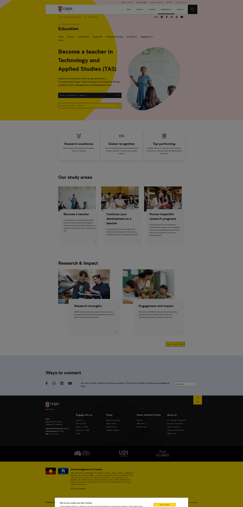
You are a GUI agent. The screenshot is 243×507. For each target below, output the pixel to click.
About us (70, 37)
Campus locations (173, 427)
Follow (156, 17)
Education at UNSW (82, 430)
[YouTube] (181, 16)
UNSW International (113, 420)
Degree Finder (111, 423)
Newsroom (140, 420)
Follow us (50, 502)
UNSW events (141, 423)
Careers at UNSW (81, 427)
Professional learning (114, 37)
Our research (131, 37)
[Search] (192, 9)
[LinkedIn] (161, 16)
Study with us (83, 37)
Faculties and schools (175, 423)
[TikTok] (176, 16)
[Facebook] (166, 16)
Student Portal (111, 427)
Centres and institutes (175, 430)
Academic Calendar (112, 430)
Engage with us (147, 37)
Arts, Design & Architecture (69, 17)
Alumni (78, 433)
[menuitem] (129, 9)
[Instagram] (171, 16)
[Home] (65, 9)
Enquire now (179, 384)
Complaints (194, 502)
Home (61, 37)
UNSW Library (171, 433)
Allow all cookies (165, 504)
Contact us (80, 420)
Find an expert (81, 423)
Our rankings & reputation (176, 420)
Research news (142, 427)
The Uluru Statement (78, 488)
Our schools (92, 17)
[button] (90, 95)
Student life (97, 37)
